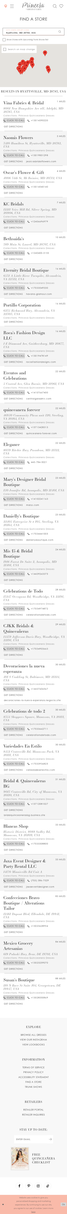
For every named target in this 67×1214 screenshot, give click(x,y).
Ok (63, 1204)
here (33, 1211)
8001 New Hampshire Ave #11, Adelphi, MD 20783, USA (33, 110)
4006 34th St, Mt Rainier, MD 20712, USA (32, 178)
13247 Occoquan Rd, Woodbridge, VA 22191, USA (33, 598)
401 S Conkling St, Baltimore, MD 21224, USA (31, 678)
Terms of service (33, 1067)
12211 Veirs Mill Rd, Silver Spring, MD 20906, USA (30, 211)
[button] (12, 6)
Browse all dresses (33, 1035)
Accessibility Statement (33, 1077)
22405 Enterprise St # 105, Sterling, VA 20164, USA (31, 523)
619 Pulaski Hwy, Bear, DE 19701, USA (30, 954)
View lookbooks (33, 1044)
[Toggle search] (55, 6)
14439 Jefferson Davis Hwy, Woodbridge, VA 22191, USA (34, 638)
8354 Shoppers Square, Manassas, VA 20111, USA (34, 718)
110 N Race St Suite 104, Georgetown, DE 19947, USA (32, 987)
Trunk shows (33, 1087)
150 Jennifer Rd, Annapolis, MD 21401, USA (33, 490)
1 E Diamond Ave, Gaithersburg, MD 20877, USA (33, 345)
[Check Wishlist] (61, 6)
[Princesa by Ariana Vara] (33, 6)
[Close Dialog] (3, 1204)
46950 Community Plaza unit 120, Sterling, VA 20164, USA (33, 416)
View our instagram (33, 1039)
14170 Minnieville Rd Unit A (22, 872)
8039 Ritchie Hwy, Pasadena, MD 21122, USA (31, 451)
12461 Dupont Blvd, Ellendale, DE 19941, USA (31, 915)
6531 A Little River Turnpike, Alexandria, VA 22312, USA (32, 277)
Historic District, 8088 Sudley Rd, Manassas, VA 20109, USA (27, 833)
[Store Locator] (5, 6)
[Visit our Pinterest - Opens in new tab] (29, 1186)
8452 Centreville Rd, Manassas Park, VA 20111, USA (31, 753)
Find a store (33, 1082)
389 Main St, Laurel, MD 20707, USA (29, 244)
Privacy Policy (33, 1072)
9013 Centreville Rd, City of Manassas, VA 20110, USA (32, 793)
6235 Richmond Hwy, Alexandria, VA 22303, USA (29, 312)
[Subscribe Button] (50, 1139)
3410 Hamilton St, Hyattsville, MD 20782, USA (32, 144)
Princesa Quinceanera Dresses (36, 115)
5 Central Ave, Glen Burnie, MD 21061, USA (33, 384)
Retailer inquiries (33, 1114)
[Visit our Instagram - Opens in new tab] (38, 1186)
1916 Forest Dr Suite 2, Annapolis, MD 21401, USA (30, 563)
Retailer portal (33, 1109)
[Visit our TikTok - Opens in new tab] (47, 1186)
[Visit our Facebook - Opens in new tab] (19, 1186)
